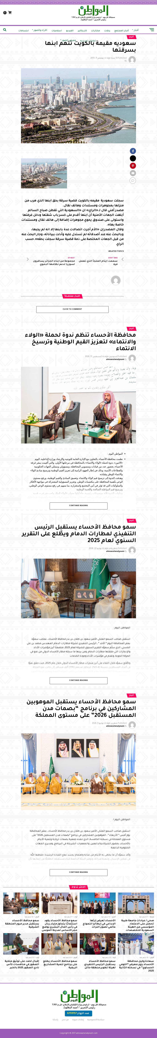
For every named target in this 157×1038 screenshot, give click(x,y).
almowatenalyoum (115, 360)
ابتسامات (23, 31)
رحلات (107, 31)
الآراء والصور (40, 30)
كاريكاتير (82, 31)
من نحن (65, 1020)
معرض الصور (69, 40)
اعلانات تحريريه (88, 41)
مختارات (95, 31)
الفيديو (70, 31)
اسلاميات (57, 31)
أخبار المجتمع (122, 31)
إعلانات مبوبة (78, 1020)
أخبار (136, 30)
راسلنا (55, 1020)
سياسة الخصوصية (95, 1020)
